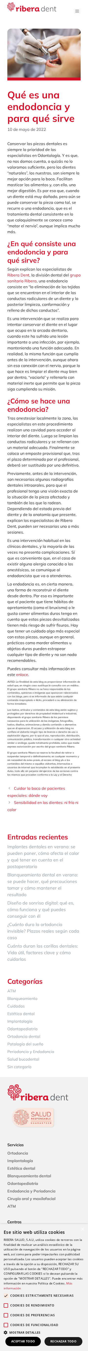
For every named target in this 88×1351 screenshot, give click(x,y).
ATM (11, 990)
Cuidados (16, 1006)
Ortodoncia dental (23, 1036)
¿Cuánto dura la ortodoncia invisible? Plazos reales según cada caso (43, 931)
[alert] (44, 1287)
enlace (22, 674)
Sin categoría (19, 1066)
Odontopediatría (22, 1028)
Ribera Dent (18, 275)
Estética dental (21, 1013)
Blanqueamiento (22, 998)
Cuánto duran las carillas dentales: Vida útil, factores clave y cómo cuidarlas (42, 952)
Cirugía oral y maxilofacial (31, 1198)
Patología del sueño (25, 1044)
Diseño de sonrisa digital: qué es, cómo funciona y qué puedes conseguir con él (40, 909)
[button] (44, 1332)
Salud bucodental (23, 1059)
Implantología (20, 1021)
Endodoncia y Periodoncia (31, 1191)
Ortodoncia (17, 1153)
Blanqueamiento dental (29, 1175)
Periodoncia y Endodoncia (30, 1051)
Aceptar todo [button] (23, 1341)
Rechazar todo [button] (63, 1341)
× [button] (82, 1229)
